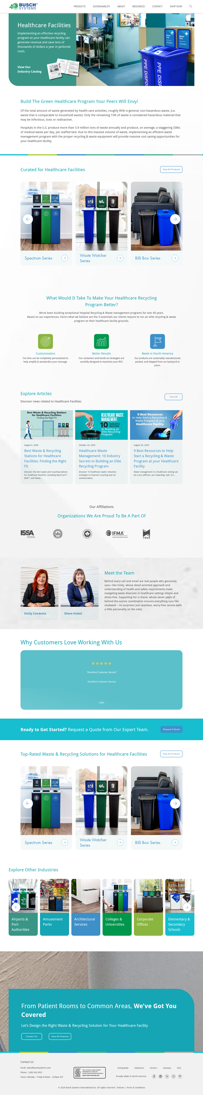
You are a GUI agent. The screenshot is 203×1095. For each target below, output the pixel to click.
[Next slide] (186, 907)
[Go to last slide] (16, 907)
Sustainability (101, 6)
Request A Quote (171, 729)
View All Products (171, 169)
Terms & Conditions (136, 1087)
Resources (138, 6)
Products (79, 6)
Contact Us (31, 1036)
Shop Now (176, 6)
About (121, 6)
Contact (157, 6)
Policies (120, 1087)
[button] (64, 258)
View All (173, 397)
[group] (46, 223)
